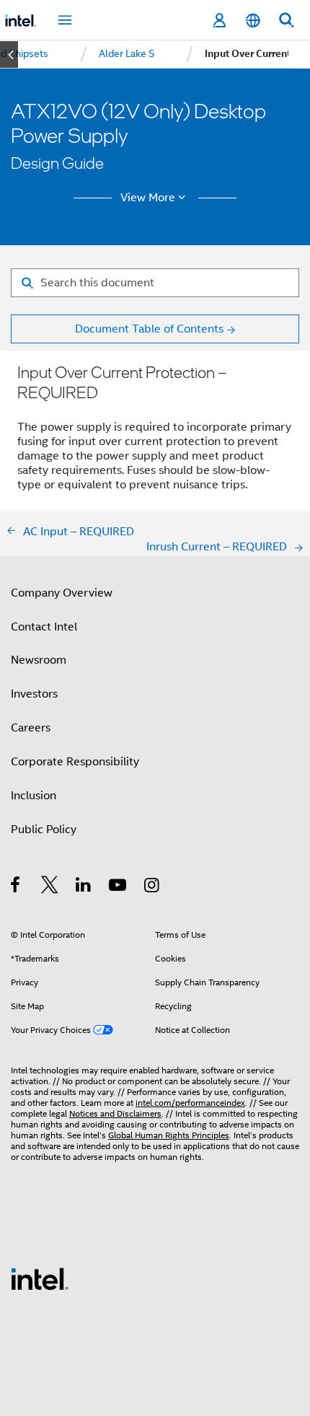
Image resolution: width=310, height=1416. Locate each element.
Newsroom (38, 659)
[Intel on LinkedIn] (84, 887)
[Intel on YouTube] (118, 887)
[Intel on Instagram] (152, 887)
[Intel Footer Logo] (39, 1277)
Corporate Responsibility (75, 761)
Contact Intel (44, 626)
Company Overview (61, 592)
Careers (30, 727)
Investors (34, 693)
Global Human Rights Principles (168, 1135)
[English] (252, 20)
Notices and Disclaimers (115, 1114)
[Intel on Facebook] (16, 887)
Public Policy (43, 829)
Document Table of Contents (149, 328)
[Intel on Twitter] (50, 887)
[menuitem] (126, 54)
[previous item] (9, 54)
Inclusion (33, 795)
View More (147, 197)
